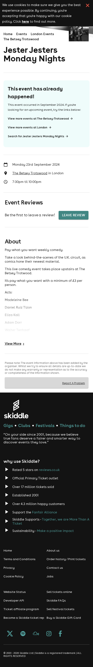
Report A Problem (73, 383)
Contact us (54, 568)
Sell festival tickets (60, 609)
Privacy (9, 568)
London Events (42, 34)
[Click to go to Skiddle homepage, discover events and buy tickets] (16, 409)
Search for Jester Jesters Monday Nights (36, 136)
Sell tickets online (59, 592)
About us (52, 550)
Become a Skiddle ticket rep (23, 618)
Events (21, 34)
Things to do (72, 425)
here (25, 21)
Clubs (24, 425)
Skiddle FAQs (56, 600)
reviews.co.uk (49, 470)
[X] (9, 634)
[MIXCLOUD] (35, 634)
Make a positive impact (55, 531)
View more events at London (27, 127)
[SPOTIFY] (22, 634)
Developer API (13, 600)
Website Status (14, 592)
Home (8, 34)
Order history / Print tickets (66, 559)
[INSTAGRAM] (48, 634)
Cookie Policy (13, 576)
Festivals (45, 425)
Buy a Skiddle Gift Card (63, 618)
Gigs (8, 425)
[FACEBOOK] (60, 634)
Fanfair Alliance (44, 512)
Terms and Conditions (19, 559)
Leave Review (73, 215)
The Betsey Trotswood (21, 39)
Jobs (49, 576)
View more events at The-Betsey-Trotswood (38, 118)
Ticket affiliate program (21, 609)
